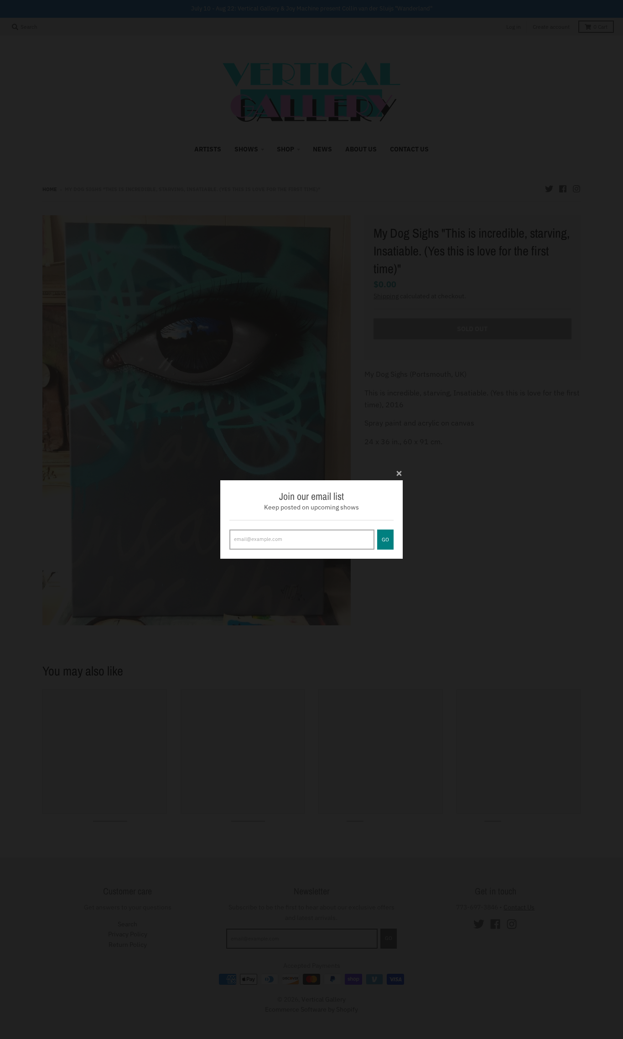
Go (385, 539)
